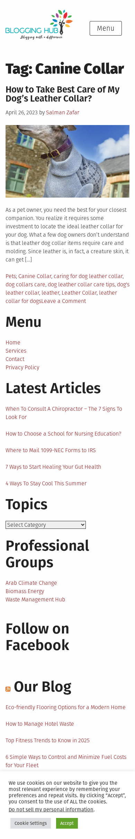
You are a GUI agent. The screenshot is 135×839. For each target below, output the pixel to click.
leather (50, 292)
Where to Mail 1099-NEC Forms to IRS (51, 450)
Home (13, 342)
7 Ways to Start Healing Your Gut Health (53, 467)
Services (16, 350)
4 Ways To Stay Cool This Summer (46, 483)
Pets (11, 276)
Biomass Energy (25, 591)
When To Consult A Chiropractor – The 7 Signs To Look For (64, 413)
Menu (106, 28)
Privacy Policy (22, 367)
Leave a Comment (63, 301)
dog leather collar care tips (81, 284)
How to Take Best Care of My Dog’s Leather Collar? (62, 94)
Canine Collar (34, 276)
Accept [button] (67, 823)
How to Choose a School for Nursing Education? (63, 433)
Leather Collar (79, 292)
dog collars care (25, 284)
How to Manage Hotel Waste (40, 724)
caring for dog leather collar (88, 276)
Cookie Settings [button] (31, 823)
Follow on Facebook (37, 637)
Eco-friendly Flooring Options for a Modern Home (66, 707)
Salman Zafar (62, 112)
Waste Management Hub (35, 599)
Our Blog (42, 686)
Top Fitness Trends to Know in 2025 (48, 740)
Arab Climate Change (31, 583)
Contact (15, 359)
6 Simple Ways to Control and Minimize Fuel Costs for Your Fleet (66, 761)
